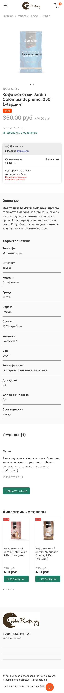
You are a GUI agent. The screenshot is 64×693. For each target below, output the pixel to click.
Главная (8, 16)
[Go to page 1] (3, 589)
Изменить (23, 150)
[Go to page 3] (8, 589)
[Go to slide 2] (33, 84)
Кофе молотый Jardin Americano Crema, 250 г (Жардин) (46, 553)
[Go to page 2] (6, 589)
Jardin (46, 16)
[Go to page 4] (10, 589)
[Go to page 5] (13, 589)
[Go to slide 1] (30, 84)
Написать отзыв (16, 491)
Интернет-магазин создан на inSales (24, 685)
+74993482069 (16, 634)
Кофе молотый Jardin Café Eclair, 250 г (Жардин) (15, 552)
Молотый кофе (28, 16)
